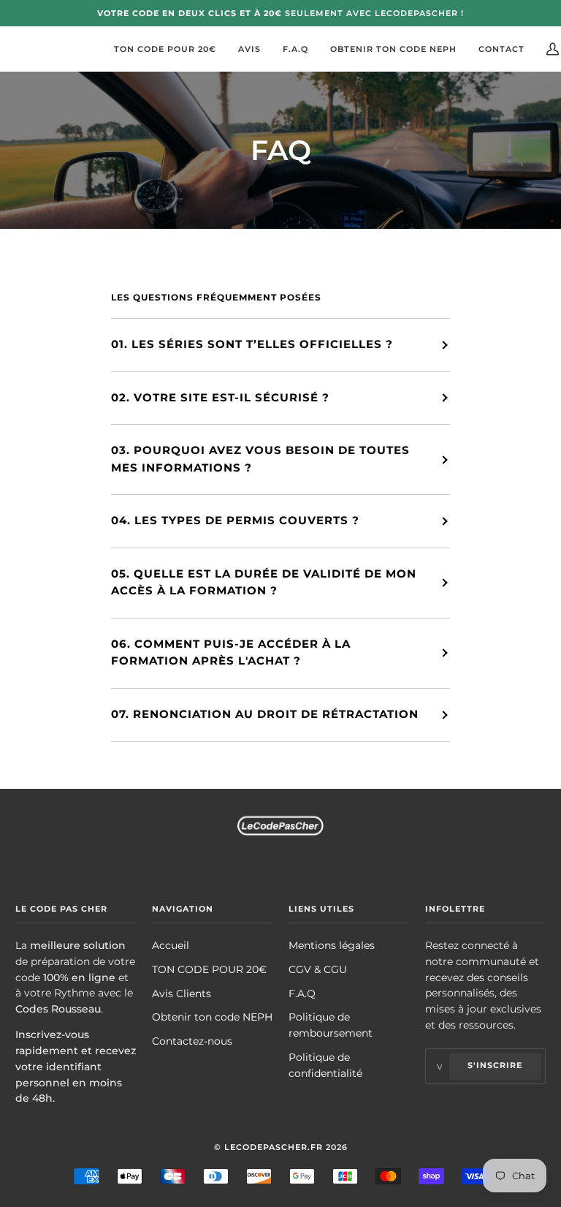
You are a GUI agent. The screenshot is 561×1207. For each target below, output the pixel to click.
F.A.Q (302, 993)
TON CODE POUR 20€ (209, 969)
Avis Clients (181, 993)
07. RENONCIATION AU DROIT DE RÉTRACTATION (265, 714)
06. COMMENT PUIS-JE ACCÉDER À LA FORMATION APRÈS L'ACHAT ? (231, 652)
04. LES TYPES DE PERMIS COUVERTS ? (235, 520)
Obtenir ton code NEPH (212, 1017)
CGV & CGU (318, 969)
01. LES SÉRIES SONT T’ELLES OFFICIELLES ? (252, 344)
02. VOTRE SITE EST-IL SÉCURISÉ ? (220, 397)
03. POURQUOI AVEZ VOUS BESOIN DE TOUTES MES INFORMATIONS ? (260, 459)
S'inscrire (495, 1065)
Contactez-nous (192, 1041)
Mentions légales (332, 945)
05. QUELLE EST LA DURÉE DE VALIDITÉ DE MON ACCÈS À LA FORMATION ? (263, 582)
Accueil (170, 945)
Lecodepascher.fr (273, 1147)
